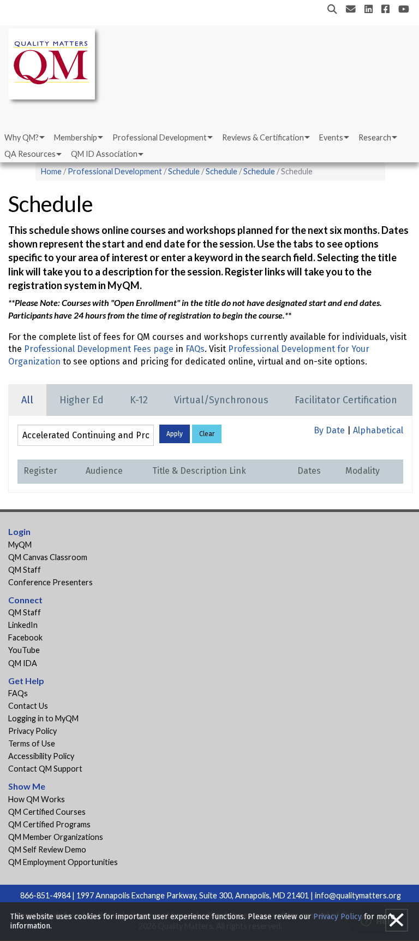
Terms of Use (31, 743)
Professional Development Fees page (98, 349)
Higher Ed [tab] (81, 400)
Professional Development (159, 137)
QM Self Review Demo (47, 849)
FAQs (195, 349)
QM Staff (24, 569)
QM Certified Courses (47, 811)
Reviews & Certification (263, 137)
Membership (75, 137)
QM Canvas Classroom (47, 557)
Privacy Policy (32, 731)
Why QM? (21, 137)
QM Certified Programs (49, 824)
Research (374, 137)
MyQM (20, 544)
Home (51, 171)
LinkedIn (23, 625)
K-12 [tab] (139, 400)
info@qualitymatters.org (358, 895)
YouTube (24, 650)
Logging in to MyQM (43, 718)
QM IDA (22, 663)
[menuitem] (23, 138)
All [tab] (27, 400)
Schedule (184, 171)
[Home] (54, 66)
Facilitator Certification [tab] (346, 400)
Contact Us (28, 705)
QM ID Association (104, 153)
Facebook (25, 637)
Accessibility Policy (41, 756)
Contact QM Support (45, 768)
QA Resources (30, 153)
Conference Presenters (50, 582)
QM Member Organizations (55, 837)
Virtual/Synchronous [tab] (221, 400)
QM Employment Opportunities (63, 862)
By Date (329, 430)
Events (331, 137)
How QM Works (36, 799)
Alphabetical (378, 430)
